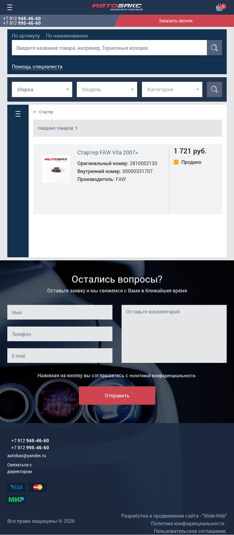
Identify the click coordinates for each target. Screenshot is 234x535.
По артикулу (26, 35)
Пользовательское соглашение (189, 531)
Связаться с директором (19, 468)
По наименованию (67, 35)
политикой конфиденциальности (162, 375)
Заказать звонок (176, 20)
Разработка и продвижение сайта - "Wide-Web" (174, 515)
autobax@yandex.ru (26, 455)
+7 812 (22, 18)
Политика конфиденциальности (187, 523)
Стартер (46, 112)
